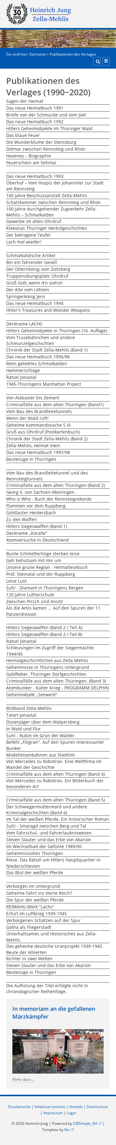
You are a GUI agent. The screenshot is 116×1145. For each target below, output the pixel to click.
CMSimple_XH (85, 1123)
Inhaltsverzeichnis (50, 1106)
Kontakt (76, 1106)
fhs (67, 1129)
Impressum (53, 1112)
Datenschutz (97, 1106)
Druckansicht (19, 1106)
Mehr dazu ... (23, 1079)
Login (71, 1112)
